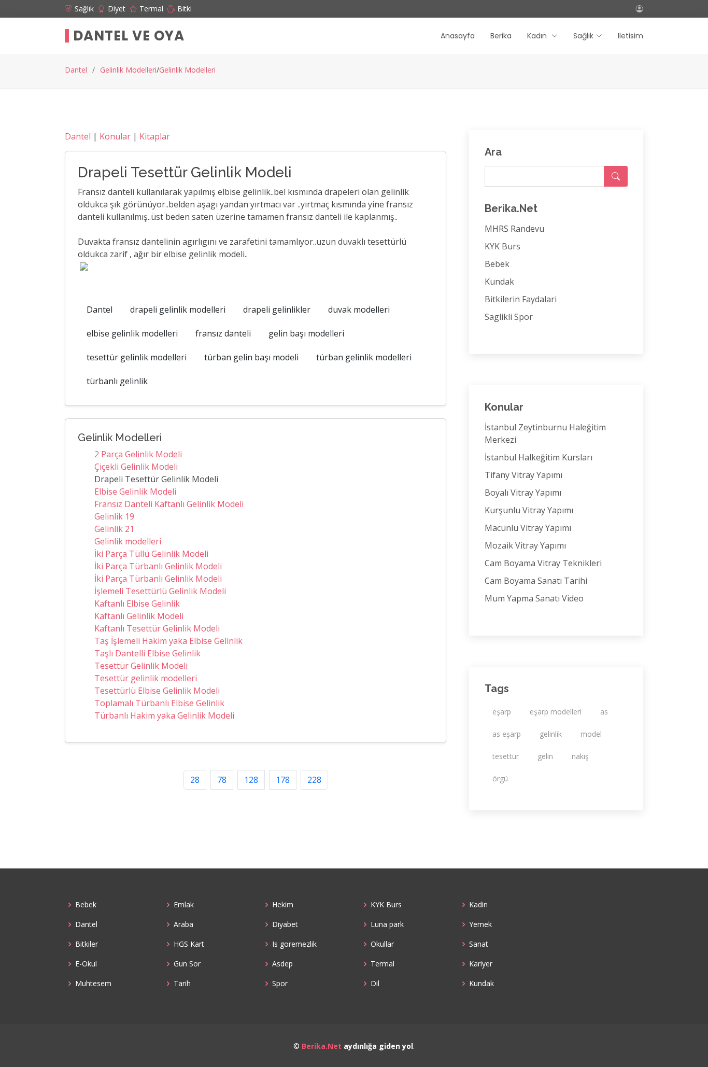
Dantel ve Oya (129, 35)
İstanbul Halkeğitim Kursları (538, 457)
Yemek (480, 924)
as (604, 712)
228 (314, 779)
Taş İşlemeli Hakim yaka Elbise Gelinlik (168, 641)
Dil (375, 983)
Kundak (499, 281)
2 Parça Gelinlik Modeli (138, 454)
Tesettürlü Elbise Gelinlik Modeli (157, 690)
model (591, 734)
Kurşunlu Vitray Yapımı (529, 510)
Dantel (76, 70)
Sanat (478, 944)
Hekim (282, 904)
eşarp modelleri (556, 712)
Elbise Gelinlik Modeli (135, 491)
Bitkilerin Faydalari (521, 299)
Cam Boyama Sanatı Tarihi (536, 580)
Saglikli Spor (509, 316)
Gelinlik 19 (114, 516)
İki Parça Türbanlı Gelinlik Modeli (158, 566)
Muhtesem (93, 983)
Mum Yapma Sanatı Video (534, 598)
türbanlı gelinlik (117, 381)
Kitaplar (154, 136)
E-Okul (86, 963)
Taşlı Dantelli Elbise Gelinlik (147, 653)
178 (283, 779)
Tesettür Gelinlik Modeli (141, 665)
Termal (382, 963)
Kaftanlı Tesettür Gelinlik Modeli (157, 628)
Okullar (382, 944)
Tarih (182, 983)
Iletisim (630, 36)
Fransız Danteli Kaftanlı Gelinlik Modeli (169, 504)
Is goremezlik (294, 944)
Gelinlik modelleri (127, 541)
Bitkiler (86, 944)
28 (195, 779)
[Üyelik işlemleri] (639, 8)
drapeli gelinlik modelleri (177, 309)
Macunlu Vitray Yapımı (528, 528)
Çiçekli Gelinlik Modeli (136, 466)
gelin (545, 756)
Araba (183, 924)
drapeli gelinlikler (276, 309)
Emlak (184, 904)
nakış (580, 756)
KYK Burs (502, 246)
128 (251, 779)
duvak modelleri (359, 309)
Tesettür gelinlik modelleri (145, 678)
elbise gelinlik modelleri (132, 333)
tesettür (505, 756)
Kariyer (480, 963)
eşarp (501, 712)
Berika (501, 36)
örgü (500, 778)
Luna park (387, 924)
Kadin (478, 904)
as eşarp (506, 734)
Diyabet (285, 924)
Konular (115, 136)
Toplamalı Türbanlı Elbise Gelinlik (159, 703)
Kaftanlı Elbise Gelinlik (137, 603)
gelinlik (551, 734)
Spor (280, 983)
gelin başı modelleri (306, 333)
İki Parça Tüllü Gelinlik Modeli (151, 553)
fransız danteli (223, 333)
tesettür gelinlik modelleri (137, 357)
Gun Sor (187, 963)
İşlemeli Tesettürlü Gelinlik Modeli (160, 591)
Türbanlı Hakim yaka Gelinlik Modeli (164, 715)
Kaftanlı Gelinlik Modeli (138, 616)
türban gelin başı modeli (251, 357)
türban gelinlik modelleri (364, 357)
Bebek (497, 264)
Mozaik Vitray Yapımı (525, 545)
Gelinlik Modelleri (128, 70)
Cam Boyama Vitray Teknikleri (543, 563)
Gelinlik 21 (114, 529)
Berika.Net (322, 1046)
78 (221, 779)
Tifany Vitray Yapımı (523, 475)
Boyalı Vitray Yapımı (523, 492)
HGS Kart (189, 944)
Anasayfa (458, 36)
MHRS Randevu (514, 228)
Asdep (282, 963)
